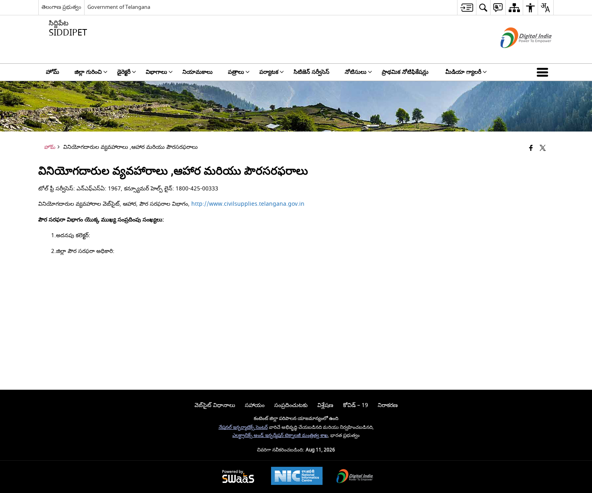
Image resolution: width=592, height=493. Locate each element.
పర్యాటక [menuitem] (268, 72)
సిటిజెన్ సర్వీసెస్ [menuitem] (311, 72)
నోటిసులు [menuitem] (355, 72)
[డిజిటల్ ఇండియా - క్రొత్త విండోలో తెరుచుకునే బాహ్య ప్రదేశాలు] (516, 55)
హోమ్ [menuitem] (52, 72)
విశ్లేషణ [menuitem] (325, 405)
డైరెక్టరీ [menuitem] (123, 72)
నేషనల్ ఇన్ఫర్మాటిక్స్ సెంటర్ (243, 427)
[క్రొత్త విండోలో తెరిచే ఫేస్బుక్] (531, 148)
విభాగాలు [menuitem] (156, 72)
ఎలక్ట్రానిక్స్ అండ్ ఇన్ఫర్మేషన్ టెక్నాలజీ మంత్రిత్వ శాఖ (280, 435)
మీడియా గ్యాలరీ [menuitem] (463, 72)
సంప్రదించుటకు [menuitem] (291, 405)
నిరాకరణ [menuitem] (388, 405)
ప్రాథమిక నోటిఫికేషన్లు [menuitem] (406, 72)
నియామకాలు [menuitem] (197, 72)
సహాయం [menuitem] (255, 405)
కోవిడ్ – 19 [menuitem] (355, 405)
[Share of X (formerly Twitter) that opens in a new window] (543, 148)
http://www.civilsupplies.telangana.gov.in (247, 204)
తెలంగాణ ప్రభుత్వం (61, 7)
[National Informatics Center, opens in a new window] (297, 477)
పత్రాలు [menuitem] (236, 72)
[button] (544, 72)
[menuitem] (466, 7)
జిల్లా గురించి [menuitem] (88, 72)
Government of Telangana (118, 7)
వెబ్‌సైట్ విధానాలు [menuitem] (215, 405)
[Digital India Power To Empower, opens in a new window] (354, 477)
